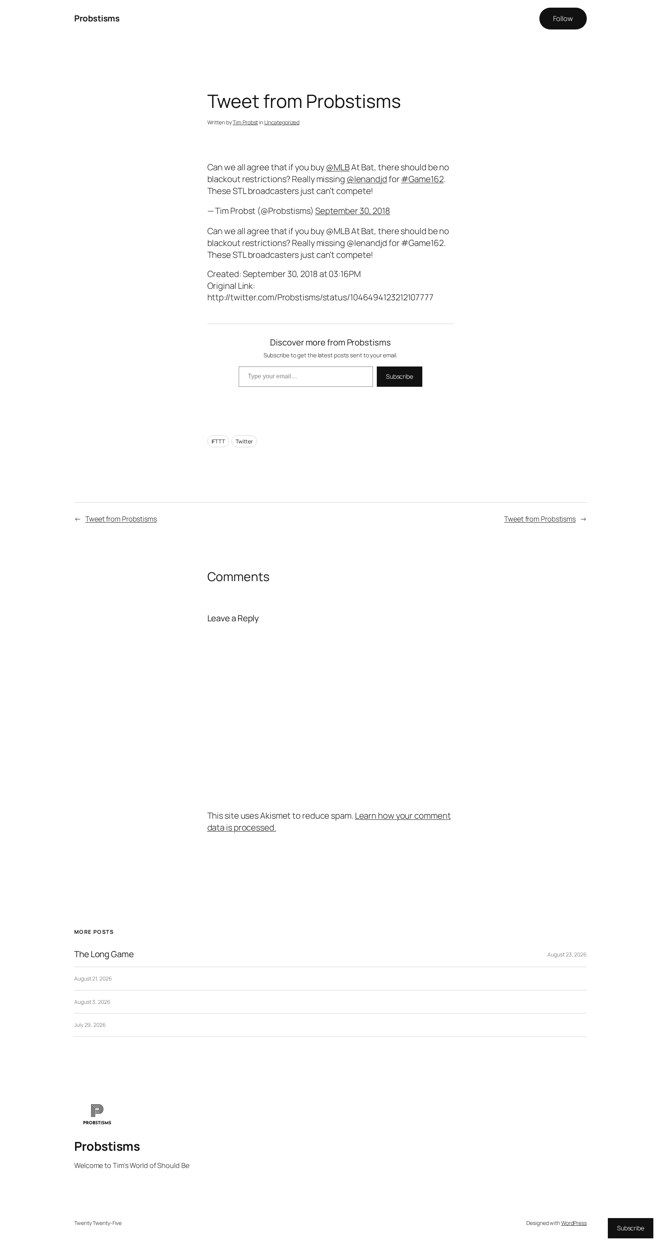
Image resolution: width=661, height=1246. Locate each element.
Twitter (244, 441)
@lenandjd (367, 179)
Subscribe (399, 376)
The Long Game (104, 954)
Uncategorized (282, 122)
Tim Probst (245, 122)
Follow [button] (563, 18)
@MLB (338, 167)
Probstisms (96, 18)
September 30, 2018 (352, 211)
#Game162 (422, 179)
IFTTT (218, 441)
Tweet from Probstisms (121, 518)
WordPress (574, 1222)
